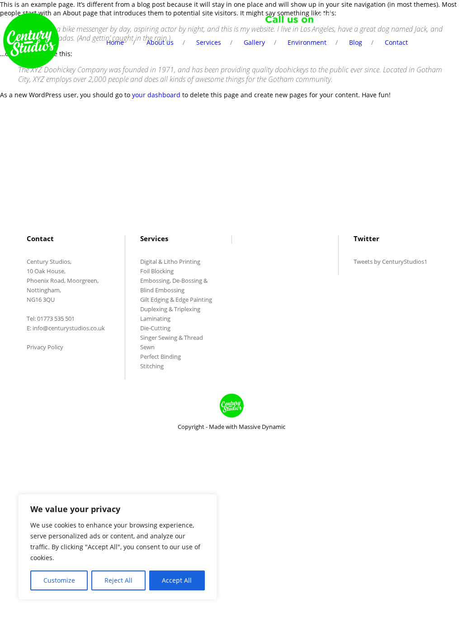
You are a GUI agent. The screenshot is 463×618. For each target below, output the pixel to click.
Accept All (177, 580)
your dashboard (156, 94)
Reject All (118, 580)
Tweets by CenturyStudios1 (390, 261)
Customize (59, 580)
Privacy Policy (45, 347)
